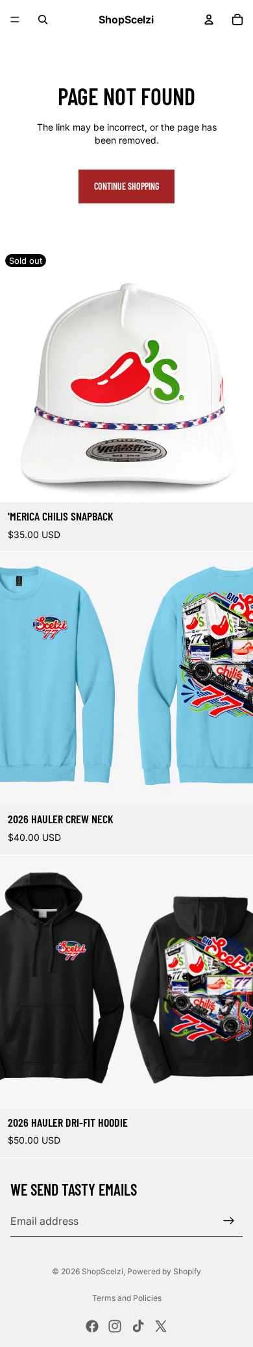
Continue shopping (126, 186)
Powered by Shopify (164, 1271)
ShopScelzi (102, 1271)
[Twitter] (161, 1326)
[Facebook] (92, 1326)
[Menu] (15, 19)
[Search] (43, 19)
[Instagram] (115, 1326)
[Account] (209, 19)
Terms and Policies (127, 1298)
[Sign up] (229, 1221)
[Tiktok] (138, 1326)
